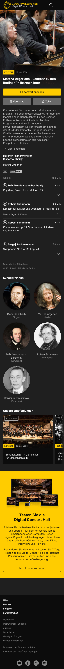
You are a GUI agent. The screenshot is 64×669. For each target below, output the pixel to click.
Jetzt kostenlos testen (32, 568)
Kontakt (7, 604)
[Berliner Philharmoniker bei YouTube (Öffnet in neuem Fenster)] (19, 663)
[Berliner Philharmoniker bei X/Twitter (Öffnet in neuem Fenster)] (36, 663)
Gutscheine (8, 632)
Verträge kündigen (12, 636)
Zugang (7, 628)
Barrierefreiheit (10, 612)
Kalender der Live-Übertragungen (20, 651)
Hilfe (5, 600)
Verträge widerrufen (13, 640)
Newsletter (8, 619)
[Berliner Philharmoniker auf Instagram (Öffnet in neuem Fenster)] (44, 663)
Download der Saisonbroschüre (19, 647)
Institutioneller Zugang (14, 623)
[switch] (58, 194)
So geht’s (8, 608)
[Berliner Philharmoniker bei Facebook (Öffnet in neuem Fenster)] (27, 663)
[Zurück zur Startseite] (20, 5)
